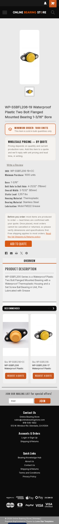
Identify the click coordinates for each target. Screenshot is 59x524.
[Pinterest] (26, 253)
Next (54, 308)
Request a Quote (15, 375)
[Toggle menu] (4, 12)
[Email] (11, 253)
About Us (29, 461)
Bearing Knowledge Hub (29, 457)
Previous (49, 308)
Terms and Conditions (29, 473)
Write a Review (15, 165)
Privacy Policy (29, 476)
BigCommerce (19, 521)
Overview (29, 261)
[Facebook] (6, 253)
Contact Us (29, 465)
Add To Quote (18, 244)
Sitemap (36, 518)
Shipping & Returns (29, 441)
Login (24, 437)
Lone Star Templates (44, 521)
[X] (21, 253)
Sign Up (34, 437)
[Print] (16, 253)
